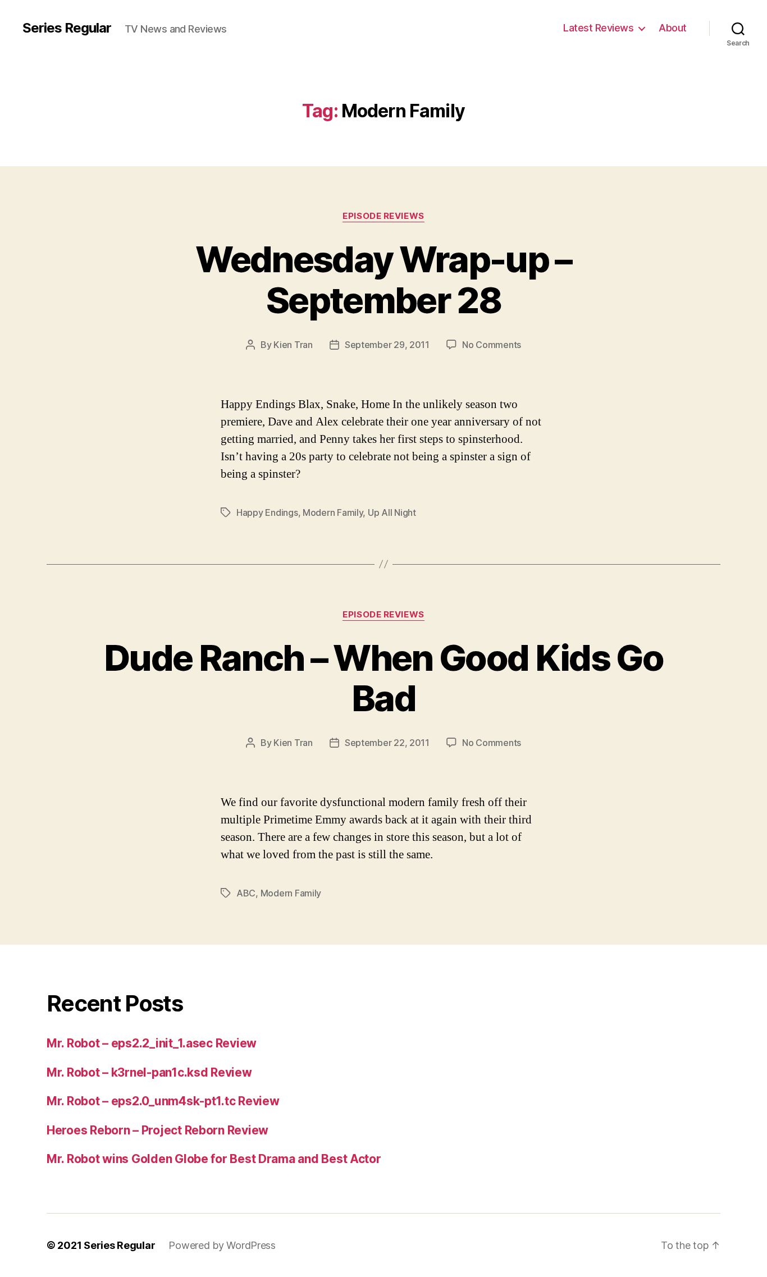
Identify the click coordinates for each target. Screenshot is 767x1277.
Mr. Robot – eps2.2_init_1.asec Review (152, 1043)
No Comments (491, 344)
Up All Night (392, 512)
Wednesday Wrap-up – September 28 (383, 279)
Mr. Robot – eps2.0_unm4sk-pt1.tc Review (163, 1101)
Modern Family (333, 512)
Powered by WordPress (222, 1245)
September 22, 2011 (387, 742)
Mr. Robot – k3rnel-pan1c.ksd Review (149, 1072)
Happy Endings (267, 512)
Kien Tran (293, 344)
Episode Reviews (383, 216)
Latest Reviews (598, 28)
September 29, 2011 (387, 344)
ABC (245, 893)
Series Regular (66, 28)
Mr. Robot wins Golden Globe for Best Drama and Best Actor (214, 1159)
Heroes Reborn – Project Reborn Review (157, 1130)
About (673, 28)
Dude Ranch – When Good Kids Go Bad (383, 678)
